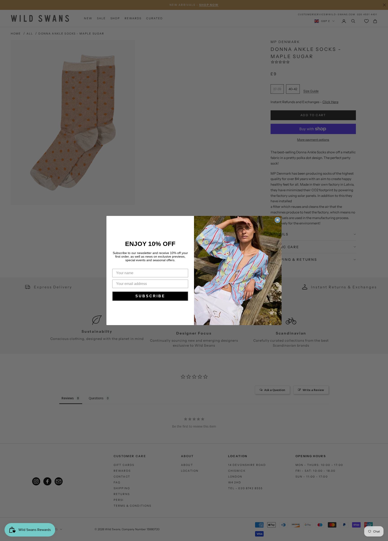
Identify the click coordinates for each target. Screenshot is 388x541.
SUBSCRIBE (150, 296)
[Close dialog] (277, 220)
